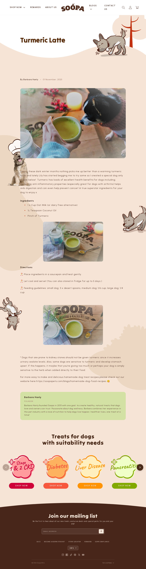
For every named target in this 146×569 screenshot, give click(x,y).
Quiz (38, 541)
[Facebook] (67, 555)
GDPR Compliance (102, 541)
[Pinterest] (75, 555)
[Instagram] (63, 555)
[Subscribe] (101, 531)
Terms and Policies (107, 563)
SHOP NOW (18, 8)
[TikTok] (71, 555)
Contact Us (110, 7)
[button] (123, 7)
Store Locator (75, 541)
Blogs (93, 7)
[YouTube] (83, 555)
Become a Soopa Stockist (54, 541)
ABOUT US (51, 7)
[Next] (140, 467)
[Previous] (6, 467)
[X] (79, 555)
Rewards (35, 7)
